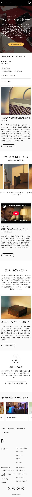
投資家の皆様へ (23, 477)
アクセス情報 (9, 146)
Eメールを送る (18, 71)
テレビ (23, 458)
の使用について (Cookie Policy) (8, 474)
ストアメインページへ (10, 2)
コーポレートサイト (23, 474)
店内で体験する (17, 45)
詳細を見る (9, 255)
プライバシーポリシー (8, 470)
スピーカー (23, 455)
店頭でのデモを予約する (8, 75)
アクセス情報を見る (6, 71)
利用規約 (8, 482)
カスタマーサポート (23, 481)
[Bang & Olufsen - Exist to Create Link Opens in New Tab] (29, 3)
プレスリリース (23, 470)
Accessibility (8, 479)
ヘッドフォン (23, 451)
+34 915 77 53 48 (5, 68)
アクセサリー (23, 462)
